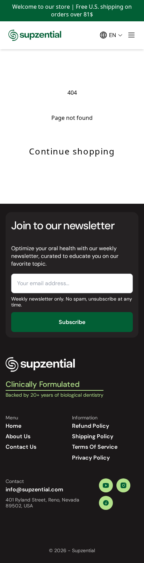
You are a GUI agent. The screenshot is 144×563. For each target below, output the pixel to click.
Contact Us (21, 446)
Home (13, 426)
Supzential (83, 550)
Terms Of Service (94, 446)
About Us (18, 436)
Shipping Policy (92, 436)
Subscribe (72, 322)
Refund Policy (90, 426)
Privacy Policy (91, 457)
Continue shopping (72, 151)
